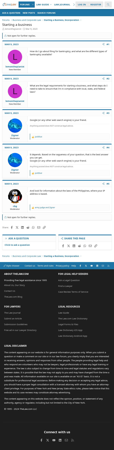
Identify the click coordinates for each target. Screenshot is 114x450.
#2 (108, 78)
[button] (33, 4)
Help (73, 265)
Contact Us (9, 290)
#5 (108, 183)
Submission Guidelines (15, 324)
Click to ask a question (17, 244)
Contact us (30, 265)
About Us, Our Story (14, 285)
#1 (108, 44)
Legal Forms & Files (68, 324)
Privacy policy (62, 265)
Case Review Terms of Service (73, 291)
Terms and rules (45, 265)
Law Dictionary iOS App (70, 330)
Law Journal (62, 4)
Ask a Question (11, 12)
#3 (108, 112)
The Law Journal (12, 312)
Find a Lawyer (65, 285)
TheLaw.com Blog (13, 296)
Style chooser (12, 265)
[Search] (108, 4)
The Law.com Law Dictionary (72, 318)
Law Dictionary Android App (72, 335)
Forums (25, 4)
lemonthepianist (13, 28)
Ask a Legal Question (69, 280)
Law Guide (42, 4)
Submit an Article (13, 318)
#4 (108, 147)
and (45, 207)
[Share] (103, 44)
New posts (29, 12)
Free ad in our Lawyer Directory (20, 330)
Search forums (46, 12)
